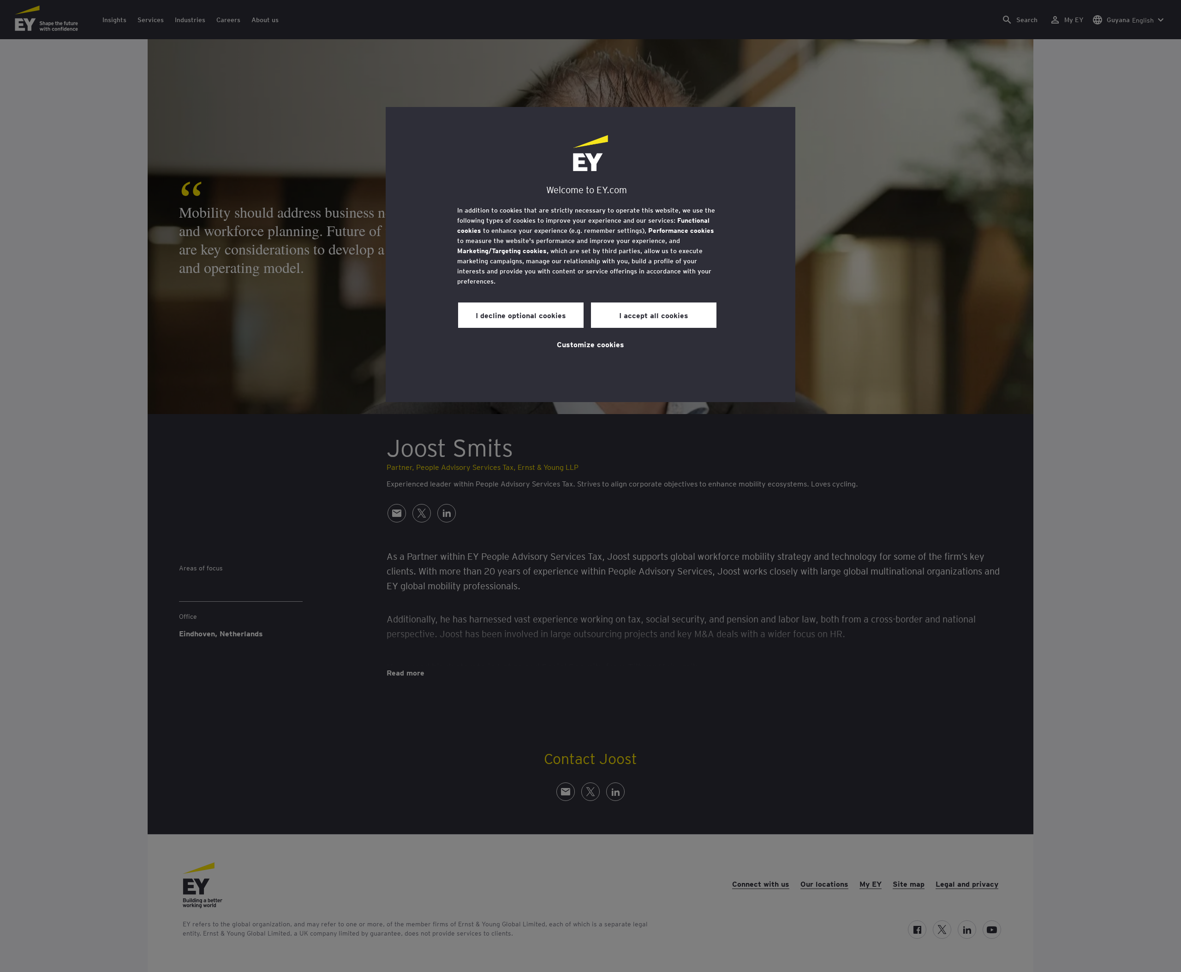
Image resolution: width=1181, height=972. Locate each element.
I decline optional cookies (521, 315)
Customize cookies (590, 344)
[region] (590, 254)
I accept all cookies (653, 315)
